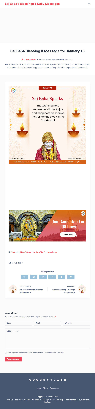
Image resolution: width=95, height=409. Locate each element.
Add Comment (12, 331)
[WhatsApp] (61, 277)
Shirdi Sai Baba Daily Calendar (18, 400)
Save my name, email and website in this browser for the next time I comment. (36, 353)
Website (68, 323)
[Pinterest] (43, 277)
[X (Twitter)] (33, 277)
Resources (54, 388)
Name (8, 323)
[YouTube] (65, 380)
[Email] (70, 277)
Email (38, 323)
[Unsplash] (58, 380)
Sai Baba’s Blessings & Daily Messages (32, 3)
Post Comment (13, 359)
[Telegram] (52, 277)
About (45, 388)
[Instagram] (34, 380)
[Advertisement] (47, 25)
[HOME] (22, 59)
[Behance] (44, 380)
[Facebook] (24, 277)
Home (38, 388)
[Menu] (89, 4)
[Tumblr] (54, 380)
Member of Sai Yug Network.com (45, 252)
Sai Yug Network (48, 400)
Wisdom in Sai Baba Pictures (21, 252)
